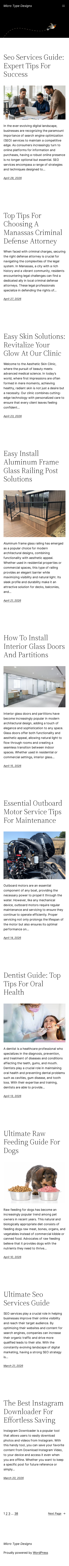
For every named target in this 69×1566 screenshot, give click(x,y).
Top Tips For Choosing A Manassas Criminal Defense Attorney (33, 228)
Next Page (56, 1513)
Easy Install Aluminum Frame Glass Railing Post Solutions (31, 466)
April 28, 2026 (13, 178)
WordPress (40, 1552)
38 (16, 1513)
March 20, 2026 (14, 1478)
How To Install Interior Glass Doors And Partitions (34, 646)
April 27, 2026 (12, 298)
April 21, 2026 (12, 600)
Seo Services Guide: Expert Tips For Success (34, 65)
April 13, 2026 (12, 1096)
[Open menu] (63, 6)
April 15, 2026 (12, 765)
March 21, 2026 (13, 1365)
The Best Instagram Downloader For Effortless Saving (34, 1411)
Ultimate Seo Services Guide (27, 1298)
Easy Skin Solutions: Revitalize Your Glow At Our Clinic (34, 345)
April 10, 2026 (12, 1257)
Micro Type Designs (18, 6)
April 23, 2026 (13, 416)
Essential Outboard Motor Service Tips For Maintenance (33, 811)
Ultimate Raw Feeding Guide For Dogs (32, 1142)
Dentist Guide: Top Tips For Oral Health (32, 983)
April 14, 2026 (12, 937)
